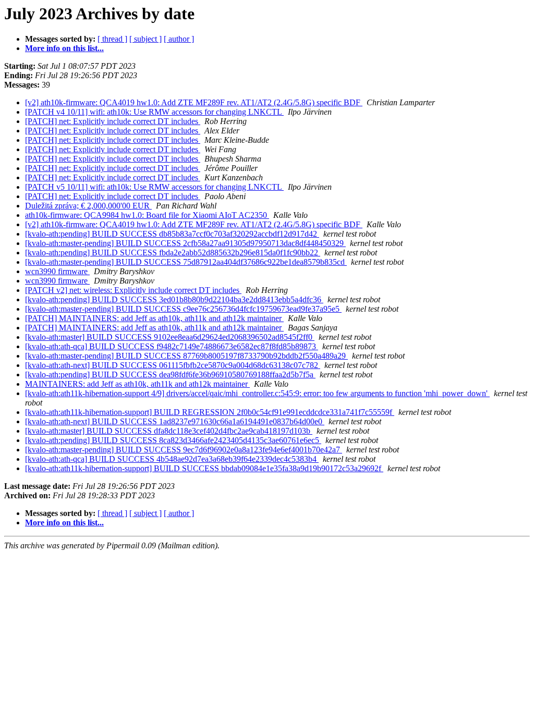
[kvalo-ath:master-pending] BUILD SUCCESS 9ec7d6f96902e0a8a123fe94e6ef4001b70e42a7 (183, 449)
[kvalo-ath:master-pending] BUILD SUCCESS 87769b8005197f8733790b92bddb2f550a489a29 (186, 355)
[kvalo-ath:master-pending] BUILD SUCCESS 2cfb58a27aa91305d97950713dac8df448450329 (185, 243)
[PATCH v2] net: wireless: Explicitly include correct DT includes (133, 290)
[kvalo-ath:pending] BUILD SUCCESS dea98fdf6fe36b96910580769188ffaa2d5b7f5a (170, 374)
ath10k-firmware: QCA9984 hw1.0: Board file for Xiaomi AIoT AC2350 (147, 215)
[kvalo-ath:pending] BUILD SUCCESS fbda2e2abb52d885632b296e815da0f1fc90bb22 (172, 252)
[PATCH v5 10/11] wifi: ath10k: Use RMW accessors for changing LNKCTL (154, 186)
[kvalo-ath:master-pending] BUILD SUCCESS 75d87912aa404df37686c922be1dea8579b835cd (186, 261)
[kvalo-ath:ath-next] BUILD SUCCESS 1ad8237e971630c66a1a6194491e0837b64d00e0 (174, 421)
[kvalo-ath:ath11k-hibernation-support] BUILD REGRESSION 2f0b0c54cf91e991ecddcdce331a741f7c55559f (209, 412)
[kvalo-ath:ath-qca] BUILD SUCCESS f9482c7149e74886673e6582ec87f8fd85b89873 (171, 346)
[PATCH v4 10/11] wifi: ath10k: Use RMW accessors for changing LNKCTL (154, 111)
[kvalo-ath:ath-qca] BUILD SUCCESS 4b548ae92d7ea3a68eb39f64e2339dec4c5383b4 (172, 459)
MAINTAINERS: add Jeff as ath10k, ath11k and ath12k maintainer (137, 383)
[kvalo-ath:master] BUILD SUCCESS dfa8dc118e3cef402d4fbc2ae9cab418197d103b (168, 430)
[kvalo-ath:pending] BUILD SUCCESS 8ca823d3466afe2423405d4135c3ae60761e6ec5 (173, 440)
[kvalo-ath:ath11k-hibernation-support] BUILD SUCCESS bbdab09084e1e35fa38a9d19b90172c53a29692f (204, 468)
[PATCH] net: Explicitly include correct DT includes (112, 121)
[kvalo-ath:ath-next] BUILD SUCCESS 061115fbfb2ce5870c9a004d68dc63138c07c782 (172, 365)
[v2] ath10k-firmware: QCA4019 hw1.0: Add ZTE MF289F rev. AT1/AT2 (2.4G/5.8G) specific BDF (193, 102)
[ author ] (179, 38)
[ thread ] (112, 38)
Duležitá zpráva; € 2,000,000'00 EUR (88, 205)
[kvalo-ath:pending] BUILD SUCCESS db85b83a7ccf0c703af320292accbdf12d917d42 (172, 233)
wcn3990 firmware (57, 271)
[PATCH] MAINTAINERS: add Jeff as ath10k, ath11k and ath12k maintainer (154, 318)
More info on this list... (64, 48)
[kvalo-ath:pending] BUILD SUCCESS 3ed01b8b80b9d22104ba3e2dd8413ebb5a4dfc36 (174, 299)
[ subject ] (145, 38)
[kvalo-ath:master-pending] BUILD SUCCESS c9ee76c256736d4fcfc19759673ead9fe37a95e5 (183, 308)
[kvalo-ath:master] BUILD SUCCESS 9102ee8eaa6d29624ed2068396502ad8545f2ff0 (169, 337)
